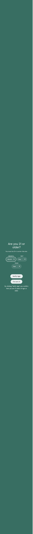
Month (11, 256)
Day (22, 256)
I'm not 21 (16, 282)
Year (16, 263)
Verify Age (16, 276)
